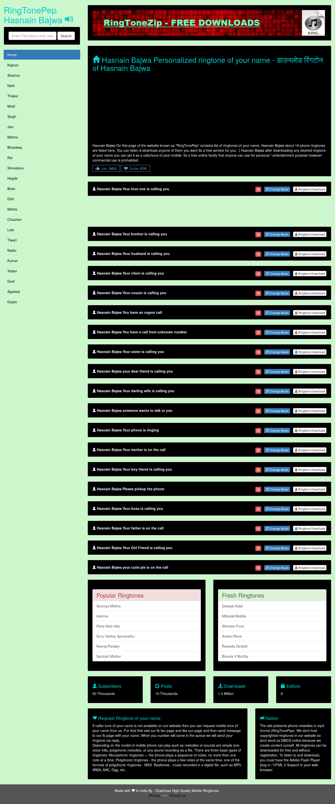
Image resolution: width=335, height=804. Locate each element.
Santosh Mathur (108, 656)
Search (66, 35)
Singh (11, 116)
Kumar (12, 260)
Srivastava (15, 167)
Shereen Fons (233, 626)
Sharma (13, 75)
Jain (10, 126)
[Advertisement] (209, 108)
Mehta (12, 209)
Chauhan (14, 219)
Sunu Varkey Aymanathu (115, 636)
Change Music (279, 189)
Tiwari (12, 240)
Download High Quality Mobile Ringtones (187, 790)
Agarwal (13, 291)
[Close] (258, 189)
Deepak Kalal (232, 605)
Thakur (12, 95)
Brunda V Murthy (235, 656)
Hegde (12, 178)
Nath (11, 85)
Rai (10, 157)
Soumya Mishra (108, 605)
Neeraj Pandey (107, 646)
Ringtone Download (311, 189)
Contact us (177, 795)
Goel (11, 281)
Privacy (154, 795)
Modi (11, 106)
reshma (102, 616)
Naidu (11, 250)
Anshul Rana (232, 636)
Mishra (12, 137)
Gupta (12, 301)
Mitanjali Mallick (234, 616)
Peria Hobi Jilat (108, 626)
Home (12, 54)
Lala (10, 229)
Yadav (12, 270)
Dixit (10, 198)
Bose (11, 188)
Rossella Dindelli (234, 646)
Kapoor (13, 65)
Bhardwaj (14, 147)
